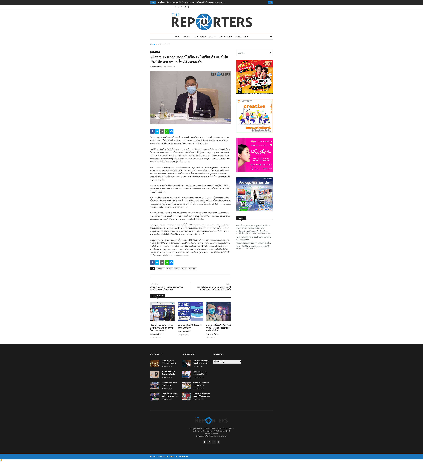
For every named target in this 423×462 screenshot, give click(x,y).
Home (177, 37)
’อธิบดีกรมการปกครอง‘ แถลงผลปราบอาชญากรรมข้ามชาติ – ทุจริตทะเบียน (202, 2)
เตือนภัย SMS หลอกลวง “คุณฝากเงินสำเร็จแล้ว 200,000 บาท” (200, 363)
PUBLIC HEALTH (164, 44)
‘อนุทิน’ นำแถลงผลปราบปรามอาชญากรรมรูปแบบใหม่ (253, 243)
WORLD (211, 37)
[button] (269, 2)
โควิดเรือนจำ (192, 269)
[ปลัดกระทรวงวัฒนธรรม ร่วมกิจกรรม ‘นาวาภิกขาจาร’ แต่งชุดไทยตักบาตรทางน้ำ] (187, 386)
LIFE (219, 37)
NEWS (202, 37)
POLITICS (187, 37)
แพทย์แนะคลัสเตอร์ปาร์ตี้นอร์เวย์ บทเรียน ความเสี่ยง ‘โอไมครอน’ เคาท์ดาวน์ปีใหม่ (218, 328)
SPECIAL (227, 37)
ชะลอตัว (177, 269)
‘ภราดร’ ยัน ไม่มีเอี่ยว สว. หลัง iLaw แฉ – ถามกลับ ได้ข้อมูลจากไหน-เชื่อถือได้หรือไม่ (252, 247)
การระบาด (169, 269)
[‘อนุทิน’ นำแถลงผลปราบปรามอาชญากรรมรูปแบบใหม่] (155, 397)
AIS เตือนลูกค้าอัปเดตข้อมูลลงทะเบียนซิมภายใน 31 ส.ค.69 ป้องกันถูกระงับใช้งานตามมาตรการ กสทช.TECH (253, 232)
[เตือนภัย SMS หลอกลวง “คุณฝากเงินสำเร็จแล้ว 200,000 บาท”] (187, 364)
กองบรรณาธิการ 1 (157, 66)
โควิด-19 (184, 269)
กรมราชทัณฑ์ (160, 269)
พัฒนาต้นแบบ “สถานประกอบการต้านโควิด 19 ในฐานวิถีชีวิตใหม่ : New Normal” (161, 328)
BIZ (195, 37)
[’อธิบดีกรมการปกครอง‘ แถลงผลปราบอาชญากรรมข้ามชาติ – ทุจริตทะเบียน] (155, 386)
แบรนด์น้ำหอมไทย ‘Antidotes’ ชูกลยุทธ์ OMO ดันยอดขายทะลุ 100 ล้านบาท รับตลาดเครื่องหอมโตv (253, 227)
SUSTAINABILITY (240, 37)
